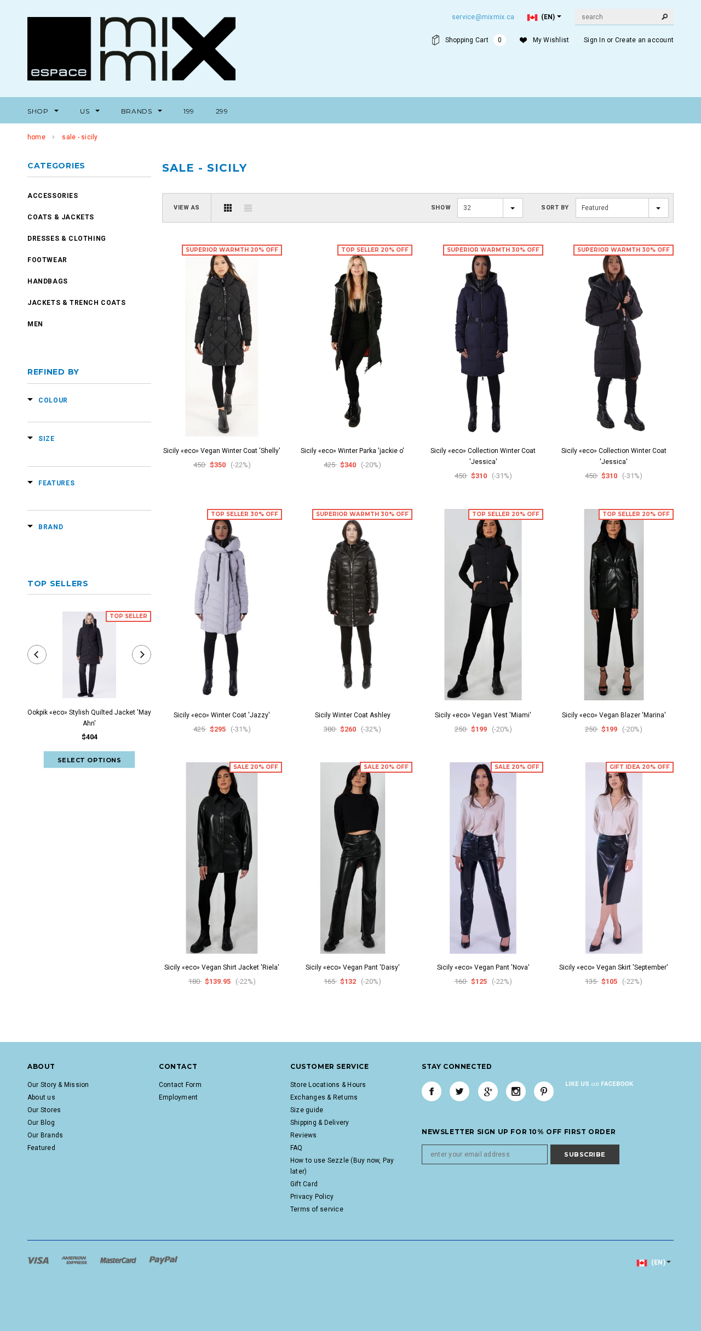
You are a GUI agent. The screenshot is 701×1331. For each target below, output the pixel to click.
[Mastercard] (119, 1260)
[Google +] (488, 1091)
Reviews (303, 1135)
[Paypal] (163, 1260)
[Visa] (38, 1260)
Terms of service (316, 1209)
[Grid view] (228, 208)
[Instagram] (516, 1091)
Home (36, 137)
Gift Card (304, 1184)
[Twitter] (459, 1091)
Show (441, 207)
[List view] (248, 208)
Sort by (555, 207)
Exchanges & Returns (324, 1097)
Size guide (306, 1110)
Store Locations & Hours (328, 1085)
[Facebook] (431, 1091)
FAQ (296, 1148)
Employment (178, 1097)
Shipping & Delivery (319, 1122)
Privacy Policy (312, 1196)
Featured (41, 1148)
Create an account (644, 40)
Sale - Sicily (79, 137)
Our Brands (45, 1135)
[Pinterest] (544, 1091)
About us (41, 1097)
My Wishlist (551, 40)
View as (187, 207)
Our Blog (41, 1122)
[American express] (75, 1260)
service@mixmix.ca (483, 17)
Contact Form (180, 1085)
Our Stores (44, 1110)
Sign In (594, 40)
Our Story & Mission (58, 1085)
